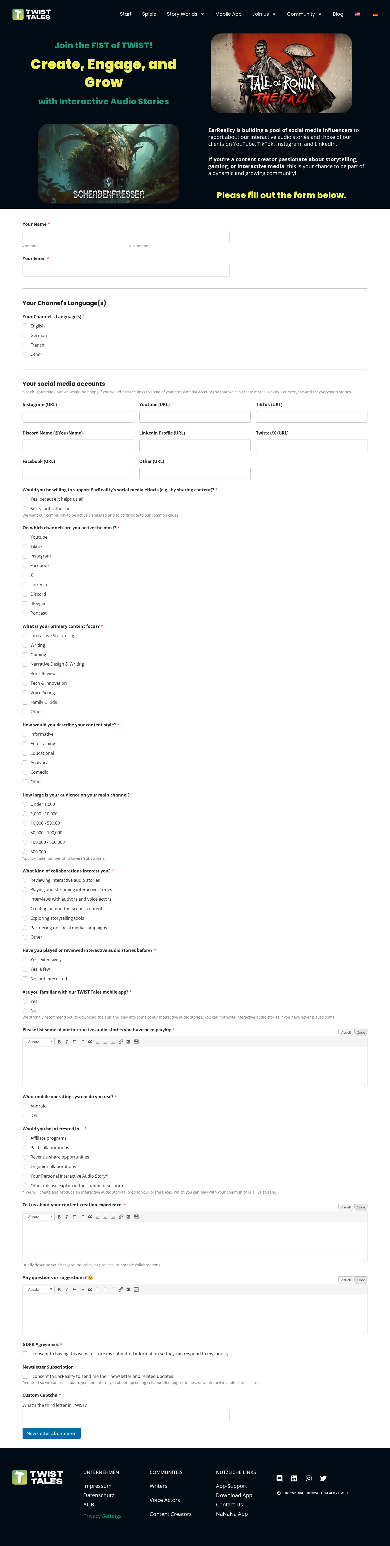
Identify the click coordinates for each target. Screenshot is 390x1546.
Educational (42, 753)
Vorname (30, 246)
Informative (42, 734)
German (39, 335)
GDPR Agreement (42, 1344)
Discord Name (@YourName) (53, 433)
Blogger (38, 603)
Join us (260, 14)
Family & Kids (44, 702)
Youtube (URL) (154, 404)
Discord (38, 594)
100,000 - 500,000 (48, 842)
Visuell (346, 1032)
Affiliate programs (49, 1138)
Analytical (40, 762)
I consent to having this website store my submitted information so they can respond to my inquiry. (130, 1354)
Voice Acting (43, 693)
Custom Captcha (42, 1395)
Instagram (41, 556)
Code (361, 1032)
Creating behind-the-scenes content (66, 909)
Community (301, 14)
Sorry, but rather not (51, 509)
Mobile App (228, 14)
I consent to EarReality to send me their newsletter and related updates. (102, 1376)
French (37, 345)
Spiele (149, 14)
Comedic (39, 772)
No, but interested (49, 979)
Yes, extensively (46, 959)
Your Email (36, 258)
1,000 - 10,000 (44, 814)
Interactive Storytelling (53, 635)
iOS (34, 1115)
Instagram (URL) (40, 404)
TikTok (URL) (269, 404)
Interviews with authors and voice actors (71, 899)
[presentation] (39, 1041)
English (38, 326)
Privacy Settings (102, 1515)
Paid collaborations (50, 1148)
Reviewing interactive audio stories (65, 880)
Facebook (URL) (39, 461)
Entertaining (43, 744)
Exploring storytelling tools (57, 918)
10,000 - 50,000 (45, 823)
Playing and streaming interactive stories (71, 889)
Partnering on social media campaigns (69, 928)
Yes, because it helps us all (57, 499)
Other (36, 354)
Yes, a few (40, 969)
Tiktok (36, 547)
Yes (34, 1001)
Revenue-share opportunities (60, 1157)
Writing (38, 645)
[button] (39, 1041)
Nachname (138, 246)
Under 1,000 (43, 804)
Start (126, 14)
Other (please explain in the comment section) (77, 1186)
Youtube (39, 537)
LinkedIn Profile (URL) (162, 433)
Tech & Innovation (49, 683)
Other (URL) (151, 461)
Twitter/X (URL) (272, 433)
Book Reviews (44, 673)
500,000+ (39, 852)
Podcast (39, 613)
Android (39, 1106)
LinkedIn (39, 584)
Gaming (38, 655)
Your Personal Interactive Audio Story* (69, 1176)
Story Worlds (182, 14)
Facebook (40, 565)
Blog (338, 14)
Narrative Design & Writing (57, 664)
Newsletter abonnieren (52, 1433)
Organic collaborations (53, 1166)
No (33, 1010)
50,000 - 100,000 (46, 833)
